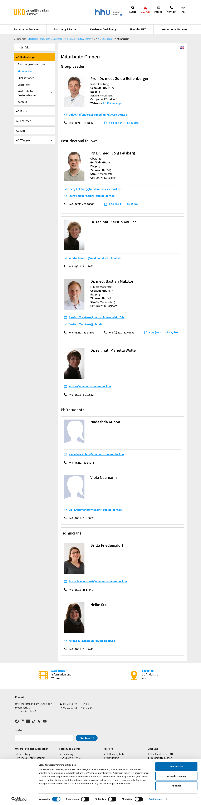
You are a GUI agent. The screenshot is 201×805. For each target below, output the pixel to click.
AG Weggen (23, 140)
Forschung (67, 754)
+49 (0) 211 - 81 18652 (81, 332)
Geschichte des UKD (161, 754)
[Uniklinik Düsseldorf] (31, 12)
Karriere (108, 748)
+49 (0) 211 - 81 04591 (121, 332)
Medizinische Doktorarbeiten (27, 93)
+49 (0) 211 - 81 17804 (124, 123)
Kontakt (22, 102)
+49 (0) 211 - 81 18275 (81, 462)
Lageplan (148, 670)
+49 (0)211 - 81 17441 (81, 649)
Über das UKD (138, 29)
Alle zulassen (176, 766)
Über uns (153, 748)
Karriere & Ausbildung (103, 29)
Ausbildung (112, 757)
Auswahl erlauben (176, 776)
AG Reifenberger (26, 57)
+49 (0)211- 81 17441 (81, 590)
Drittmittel (24, 84)
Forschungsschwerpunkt (32, 64)
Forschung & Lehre (65, 29)
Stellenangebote (115, 754)
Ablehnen (176, 785)
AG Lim (20, 130)
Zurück (24, 47)
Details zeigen (155, 799)
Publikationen (26, 78)
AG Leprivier (23, 121)
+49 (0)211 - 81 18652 (81, 266)
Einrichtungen (25, 754)
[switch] (85, 799)
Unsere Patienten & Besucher (31, 748)
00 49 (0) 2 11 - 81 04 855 (78, 707)
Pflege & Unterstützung (31, 757)
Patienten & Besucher (26, 29)
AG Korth (21, 111)
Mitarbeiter (25, 71)
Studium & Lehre (71, 757)
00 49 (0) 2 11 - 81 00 (75, 703)
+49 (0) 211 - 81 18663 (81, 204)
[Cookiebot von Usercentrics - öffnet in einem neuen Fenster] (19, 799)
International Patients (174, 29)
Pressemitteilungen (161, 757)
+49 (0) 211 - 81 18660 (81, 123)
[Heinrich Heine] (108, 12)
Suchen (85, 738)
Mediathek (58, 670)
